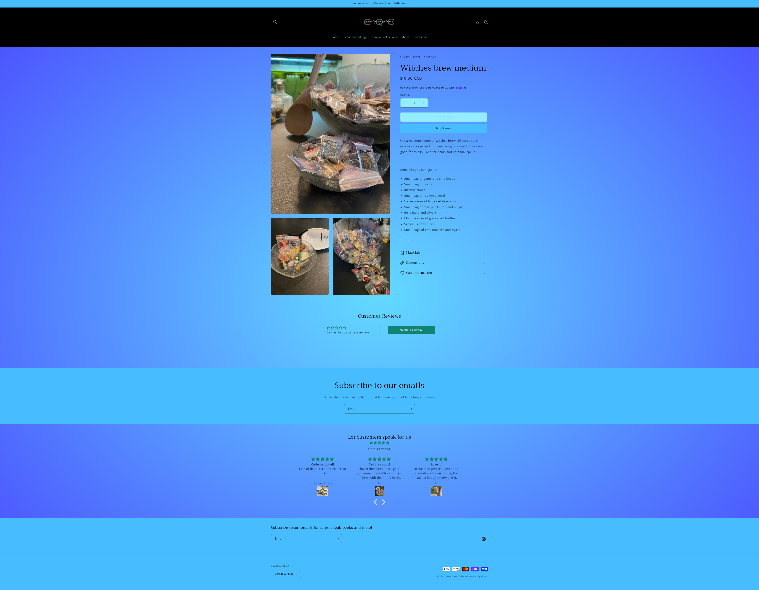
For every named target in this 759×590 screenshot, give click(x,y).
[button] (275, 22)
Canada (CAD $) (284, 573)
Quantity (405, 94)
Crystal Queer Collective (457, 576)
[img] (379, 443)
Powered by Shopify (478, 576)
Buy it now (443, 128)
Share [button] (408, 240)
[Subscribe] (410, 408)
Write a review (411, 330)
